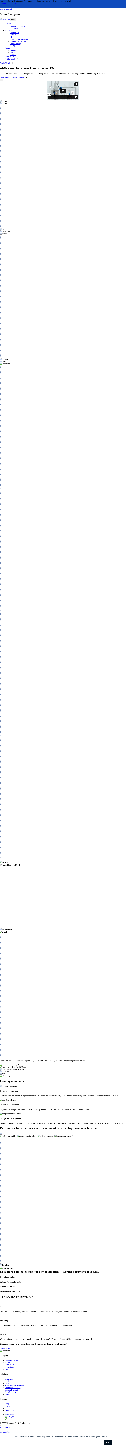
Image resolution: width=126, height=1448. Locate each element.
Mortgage (13, 46)
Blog (7, 1404)
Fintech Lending (11, 1390)
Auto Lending (15, 44)
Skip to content (6, 9)
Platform (8, 24)
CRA (12, 37)
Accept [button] (108, 1442)
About (7, 1363)
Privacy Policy (5, 1432)
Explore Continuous (8, 3)
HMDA (13, 35)
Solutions (8, 30)
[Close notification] (1, 7)
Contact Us (9, 57)
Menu (13, 19)
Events (12, 52)
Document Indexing (17, 26)
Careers (13, 55)
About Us (13, 50)
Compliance (14, 33)
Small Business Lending (19, 39)
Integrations (14, 28)
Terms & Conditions (8, 1427)
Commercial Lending (18, 41)
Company (9, 48)
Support (8, 1408)
